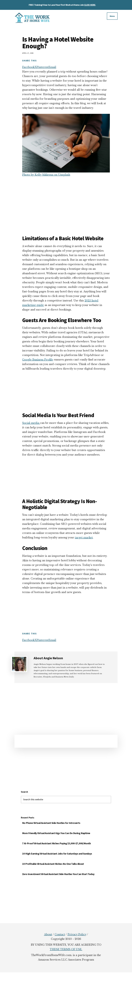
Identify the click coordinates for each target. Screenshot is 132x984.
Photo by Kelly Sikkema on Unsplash (46, 174)
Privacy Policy (77, 934)
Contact (60, 934)
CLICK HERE (90, 4)
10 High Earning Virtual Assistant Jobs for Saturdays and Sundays (57, 853)
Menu (112, 16)
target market (84, 537)
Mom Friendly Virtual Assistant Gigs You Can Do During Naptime (56, 833)
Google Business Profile (37, 359)
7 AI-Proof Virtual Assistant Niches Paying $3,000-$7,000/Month (56, 843)
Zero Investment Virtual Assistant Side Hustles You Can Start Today (58, 874)
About (48, 934)
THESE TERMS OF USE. (66, 949)
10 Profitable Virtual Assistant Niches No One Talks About (53, 863)
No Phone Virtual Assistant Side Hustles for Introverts (51, 822)
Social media (31, 422)
